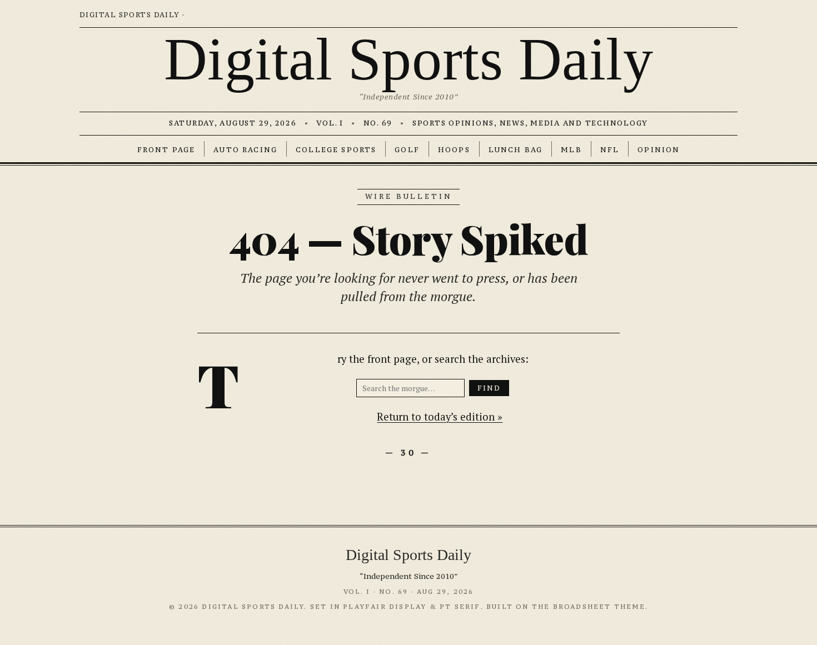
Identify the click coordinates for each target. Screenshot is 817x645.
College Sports (336, 150)
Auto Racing (245, 150)
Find (489, 388)
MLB (571, 150)
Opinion (658, 150)
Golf (407, 150)
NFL (609, 150)
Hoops (454, 150)
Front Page (166, 150)
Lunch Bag (515, 150)
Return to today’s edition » (439, 416)
